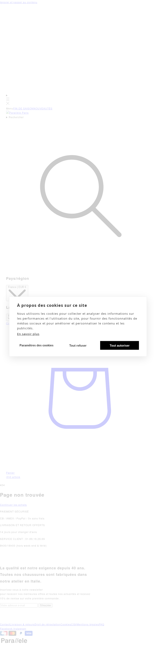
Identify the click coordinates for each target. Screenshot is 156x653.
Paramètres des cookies (36, 345)
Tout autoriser (120, 345)
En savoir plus (28, 334)
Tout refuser (78, 345)
